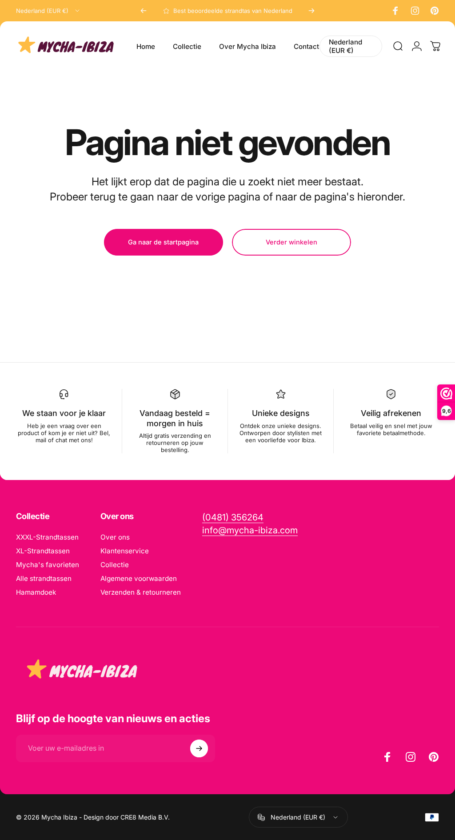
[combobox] (48, 10)
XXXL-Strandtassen (47, 537)
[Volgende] (311, 10)
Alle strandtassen (44, 578)
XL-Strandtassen (43, 551)
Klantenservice (124, 551)
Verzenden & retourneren (140, 592)
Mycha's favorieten (47, 564)
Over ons (115, 537)
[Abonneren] (199, 748)
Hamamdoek (36, 592)
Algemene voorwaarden (138, 578)
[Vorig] (143, 10)
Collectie (114, 564)
